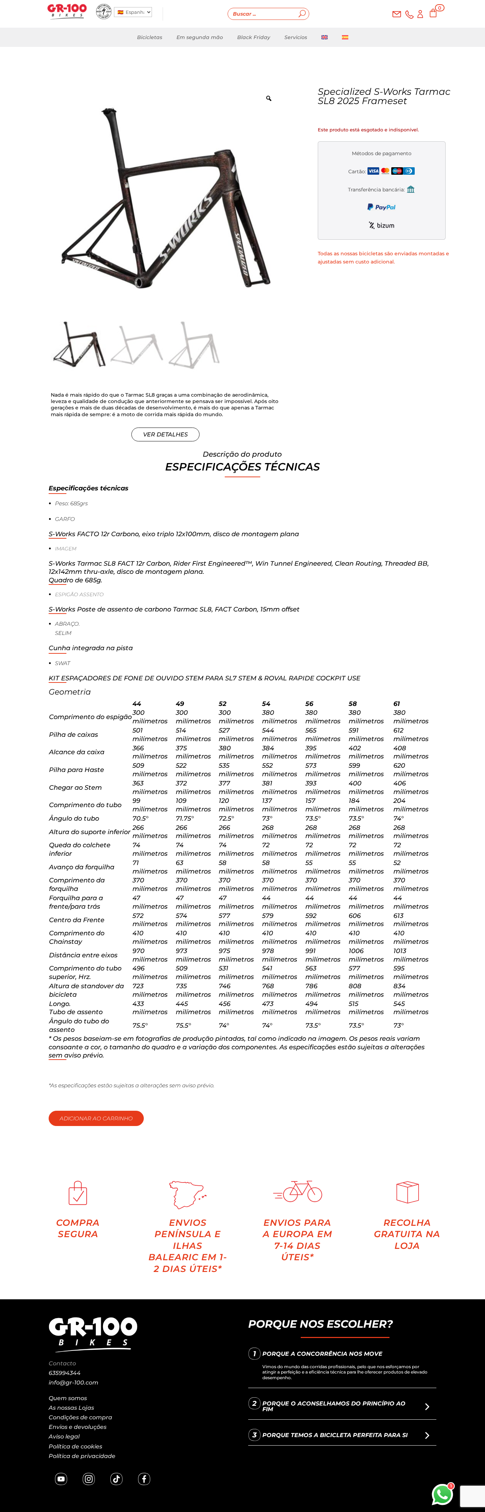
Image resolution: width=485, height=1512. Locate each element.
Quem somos (68, 1398)
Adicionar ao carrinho (96, 1118)
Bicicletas (149, 37)
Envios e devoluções (78, 1427)
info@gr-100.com (73, 1382)
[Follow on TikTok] (116, 1479)
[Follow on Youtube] (61, 1479)
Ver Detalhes (165, 434)
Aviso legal (64, 1436)
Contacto (62, 1363)
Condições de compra (80, 1417)
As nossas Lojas (71, 1407)
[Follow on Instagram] (89, 1479)
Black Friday (253, 37)
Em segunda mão (199, 37)
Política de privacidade (82, 1456)
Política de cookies (75, 1446)
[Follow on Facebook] (144, 1479)
